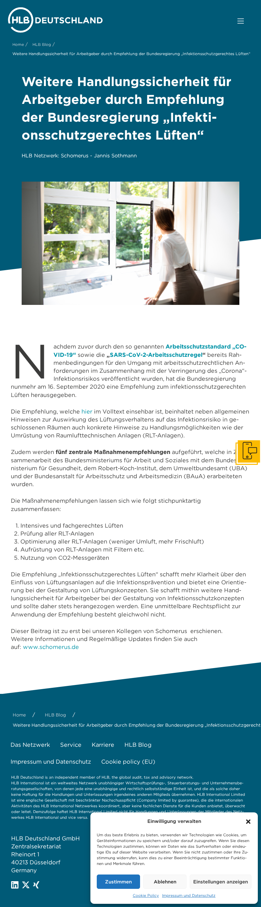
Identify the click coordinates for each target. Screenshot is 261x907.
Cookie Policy (146, 895)
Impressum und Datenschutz (188, 895)
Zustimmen (118, 882)
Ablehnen (165, 882)
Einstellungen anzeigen (220, 882)
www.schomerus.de (51, 647)
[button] (248, 821)
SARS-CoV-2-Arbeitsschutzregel (156, 354)
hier (87, 411)
